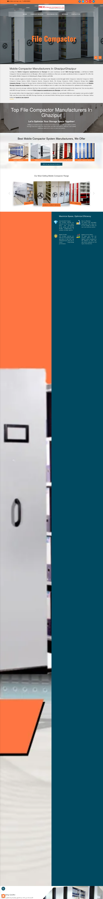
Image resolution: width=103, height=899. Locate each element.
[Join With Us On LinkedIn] (93, 1)
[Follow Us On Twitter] (83, 1)
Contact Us (75, 14)
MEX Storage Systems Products (51, 164)
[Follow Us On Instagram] (87, 1)
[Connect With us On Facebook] (79, 1)
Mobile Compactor (18, 160)
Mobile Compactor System (84, 160)
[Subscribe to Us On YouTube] (90, 1)
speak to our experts (22, 97)
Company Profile (37, 14)
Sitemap (65, 14)
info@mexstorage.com (15, 1)
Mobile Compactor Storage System (62, 160)
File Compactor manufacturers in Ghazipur (47, 90)
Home (25, 14)
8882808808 (27, 1)
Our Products (52, 14)
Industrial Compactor (40, 160)
